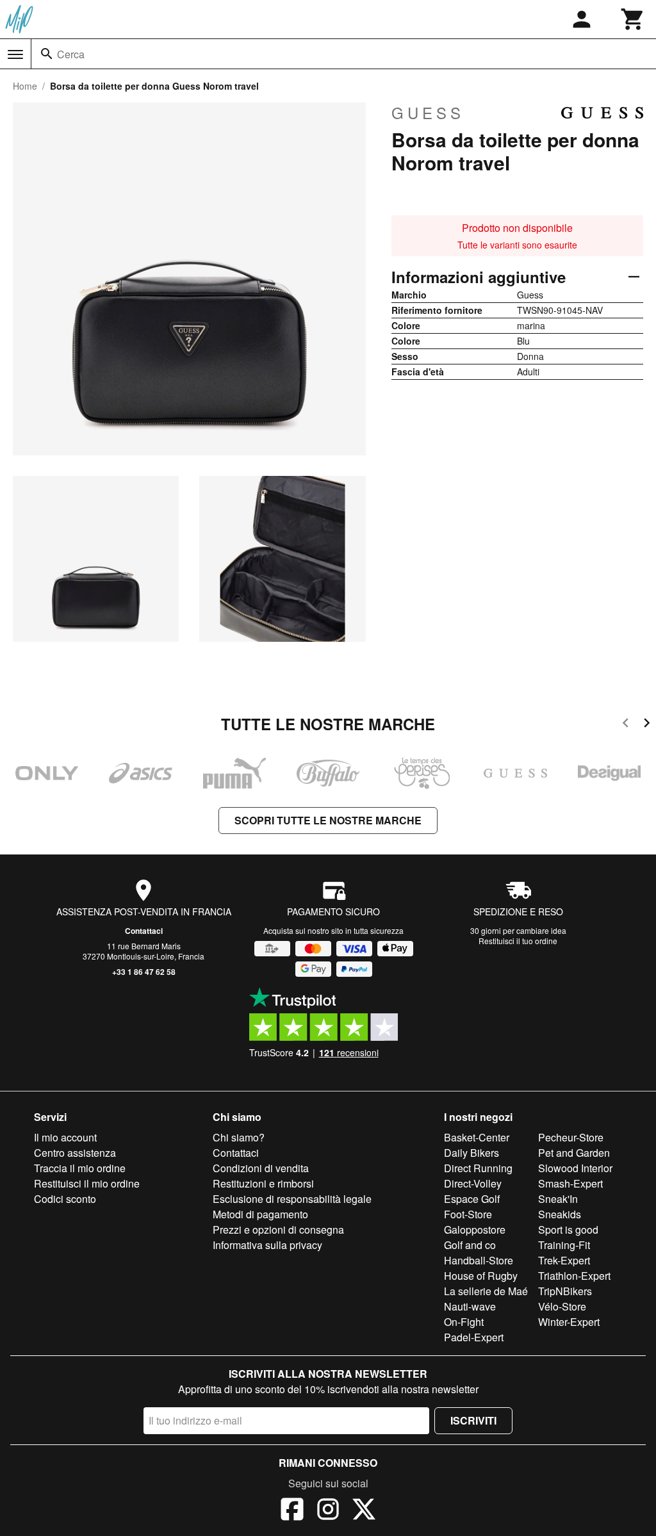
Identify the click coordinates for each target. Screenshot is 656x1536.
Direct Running (478, 1168)
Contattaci (144, 931)
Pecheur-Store (570, 1137)
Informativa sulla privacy (267, 1245)
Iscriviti (473, 1420)
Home (25, 85)
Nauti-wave (470, 1306)
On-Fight (464, 1321)
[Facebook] (292, 1511)
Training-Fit (564, 1245)
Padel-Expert (474, 1337)
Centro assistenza (75, 1152)
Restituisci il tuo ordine (518, 940)
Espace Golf (472, 1198)
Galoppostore (474, 1229)
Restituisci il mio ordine (87, 1183)
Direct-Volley (473, 1183)
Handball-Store (478, 1260)
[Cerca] (46, 54)
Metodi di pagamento (260, 1214)
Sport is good (568, 1229)
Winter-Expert (569, 1321)
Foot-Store (468, 1214)
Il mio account (65, 1137)
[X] (364, 1511)
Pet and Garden (574, 1152)
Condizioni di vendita (261, 1168)
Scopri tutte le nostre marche (328, 820)
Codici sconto (65, 1198)
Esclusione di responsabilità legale (292, 1198)
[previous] (625, 725)
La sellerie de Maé (486, 1291)
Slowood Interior (575, 1168)
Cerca (71, 54)
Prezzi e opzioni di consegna (278, 1229)
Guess (427, 112)
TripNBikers (565, 1291)
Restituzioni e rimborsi (263, 1183)
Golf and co (470, 1245)
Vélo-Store (562, 1306)
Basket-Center (476, 1137)
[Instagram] (328, 1511)
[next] (646, 725)
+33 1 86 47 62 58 (144, 971)
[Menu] (15, 54)
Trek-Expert (564, 1260)
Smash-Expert (570, 1183)
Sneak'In (558, 1198)
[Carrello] (633, 19)
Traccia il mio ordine (80, 1168)
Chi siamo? (239, 1137)
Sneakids (559, 1214)
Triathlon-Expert (574, 1275)
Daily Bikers (471, 1152)
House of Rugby (481, 1275)
